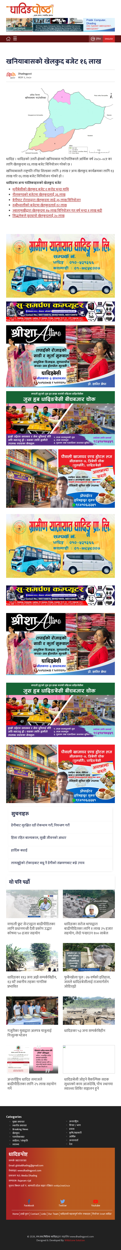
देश (70, 1144)
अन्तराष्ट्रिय (73, 1121)
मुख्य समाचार (18, 1122)
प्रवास (71, 1129)
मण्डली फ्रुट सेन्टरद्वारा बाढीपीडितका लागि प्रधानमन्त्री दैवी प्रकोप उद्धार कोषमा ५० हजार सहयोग (31, 928)
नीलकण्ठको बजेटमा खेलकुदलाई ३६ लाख (38, 195)
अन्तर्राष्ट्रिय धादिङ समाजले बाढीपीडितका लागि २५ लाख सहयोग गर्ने (31, 1084)
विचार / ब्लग (75, 1125)
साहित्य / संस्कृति (20, 1141)
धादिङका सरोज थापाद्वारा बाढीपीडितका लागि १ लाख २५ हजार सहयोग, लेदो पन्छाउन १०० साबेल (88, 928)
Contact (35, 1214)
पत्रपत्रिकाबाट (18, 1137)
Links (43, 1214)
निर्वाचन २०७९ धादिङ (102, 1214)
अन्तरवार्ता (73, 1140)
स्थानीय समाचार (19, 1125)
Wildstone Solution (75, 1240)
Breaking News (20, 1129)
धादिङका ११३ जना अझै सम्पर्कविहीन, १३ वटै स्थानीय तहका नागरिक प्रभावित (32, 982)
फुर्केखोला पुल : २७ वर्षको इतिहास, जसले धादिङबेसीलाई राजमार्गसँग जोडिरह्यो (87, 982)
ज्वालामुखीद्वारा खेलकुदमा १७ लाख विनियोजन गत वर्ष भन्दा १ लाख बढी (57, 211)
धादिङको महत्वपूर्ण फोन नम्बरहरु (75, 1214)
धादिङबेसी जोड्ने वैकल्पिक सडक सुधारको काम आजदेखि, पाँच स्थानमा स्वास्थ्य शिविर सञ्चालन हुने (88, 1084)
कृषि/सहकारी (75, 1133)
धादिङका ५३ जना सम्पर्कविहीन (84, 1031)
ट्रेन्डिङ (98, 39)
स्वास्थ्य (15, 1144)
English (109, 39)
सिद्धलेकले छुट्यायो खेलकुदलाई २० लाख (38, 216)
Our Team (53, 1214)
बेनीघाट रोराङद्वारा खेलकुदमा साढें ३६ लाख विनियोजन (46, 200)
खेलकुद (16, 1133)
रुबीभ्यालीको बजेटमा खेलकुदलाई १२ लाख (39, 205)
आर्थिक (72, 1136)
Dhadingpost (25, 74)
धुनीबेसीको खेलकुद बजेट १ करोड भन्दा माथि (40, 189)
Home (15, 1214)
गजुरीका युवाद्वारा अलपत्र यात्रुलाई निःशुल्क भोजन (29, 1033)
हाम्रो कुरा (24, 1214)
